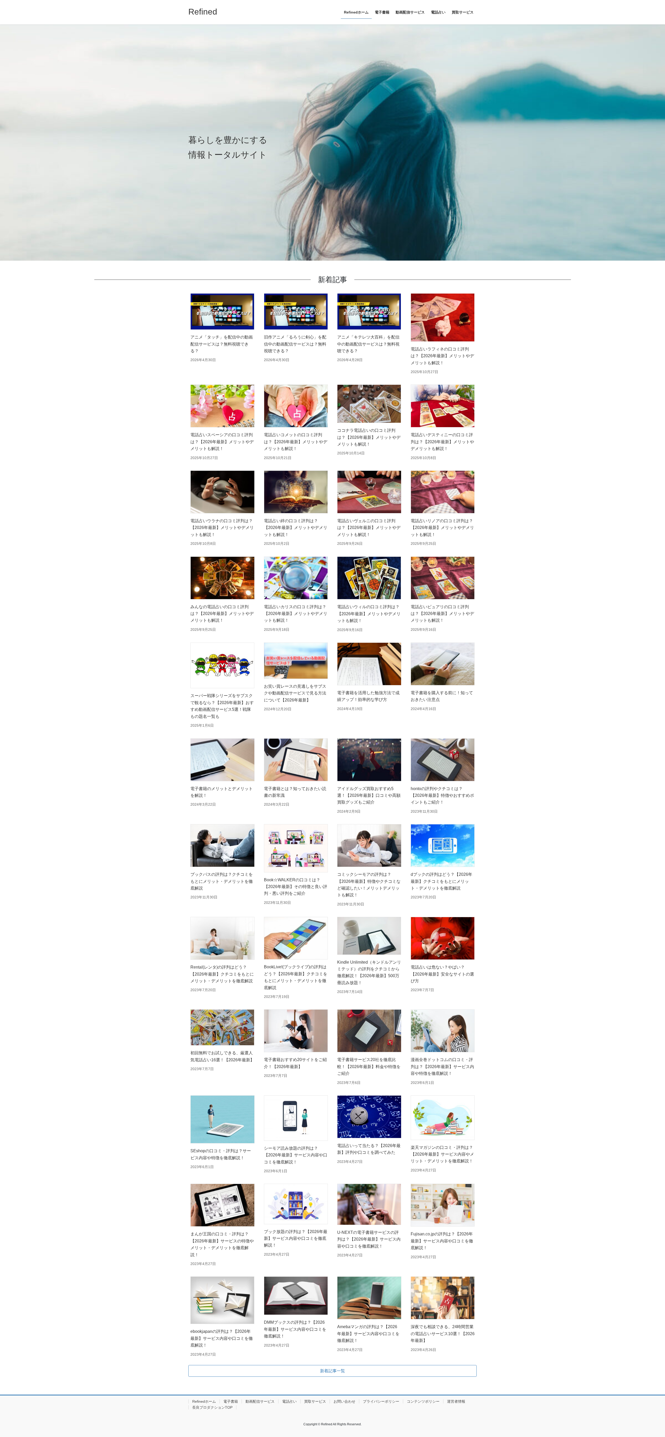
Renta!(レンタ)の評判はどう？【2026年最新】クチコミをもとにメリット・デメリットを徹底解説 (222, 974)
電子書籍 (230, 1401)
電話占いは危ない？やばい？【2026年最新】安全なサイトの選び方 (442, 974)
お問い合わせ (344, 1401)
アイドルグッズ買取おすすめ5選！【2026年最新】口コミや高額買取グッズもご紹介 (369, 795)
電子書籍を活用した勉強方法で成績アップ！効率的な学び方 (368, 696)
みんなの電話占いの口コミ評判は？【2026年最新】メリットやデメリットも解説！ (222, 614)
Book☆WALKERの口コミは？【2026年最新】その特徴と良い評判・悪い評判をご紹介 (295, 887)
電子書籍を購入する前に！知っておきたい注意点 (442, 696)
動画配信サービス (260, 1401)
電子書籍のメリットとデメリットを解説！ (221, 792)
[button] (332, 1371)
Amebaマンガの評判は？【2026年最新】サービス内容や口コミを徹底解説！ (368, 1334)
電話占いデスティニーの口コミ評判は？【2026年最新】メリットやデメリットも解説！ (442, 442)
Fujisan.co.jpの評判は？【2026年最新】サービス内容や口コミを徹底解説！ (442, 1241)
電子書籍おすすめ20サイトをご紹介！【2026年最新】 (295, 1063)
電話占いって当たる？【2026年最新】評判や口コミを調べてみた (369, 1149)
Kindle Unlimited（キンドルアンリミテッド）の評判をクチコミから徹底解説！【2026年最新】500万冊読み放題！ (369, 972)
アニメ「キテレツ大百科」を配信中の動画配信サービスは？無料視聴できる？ (368, 344)
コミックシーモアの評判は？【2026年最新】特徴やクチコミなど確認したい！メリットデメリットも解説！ (369, 884)
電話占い (289, 1401)
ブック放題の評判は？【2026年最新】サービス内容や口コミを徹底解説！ (295, 1238)
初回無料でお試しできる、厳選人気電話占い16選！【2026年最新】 (222, 1056)
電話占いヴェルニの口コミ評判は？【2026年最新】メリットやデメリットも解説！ (369, 528)
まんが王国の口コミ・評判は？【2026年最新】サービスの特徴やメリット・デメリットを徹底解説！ (222, 1244)
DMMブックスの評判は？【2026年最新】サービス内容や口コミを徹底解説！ (295, 1329)
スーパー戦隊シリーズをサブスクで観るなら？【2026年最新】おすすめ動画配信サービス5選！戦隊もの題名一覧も (222, 705)
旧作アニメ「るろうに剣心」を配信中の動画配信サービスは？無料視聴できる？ (295, 344)
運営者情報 (456, 1401)
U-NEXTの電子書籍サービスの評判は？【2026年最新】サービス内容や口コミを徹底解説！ (369, 1239)
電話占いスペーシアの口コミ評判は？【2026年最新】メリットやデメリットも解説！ (222, 442)
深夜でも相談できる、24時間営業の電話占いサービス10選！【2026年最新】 (443, 1334)
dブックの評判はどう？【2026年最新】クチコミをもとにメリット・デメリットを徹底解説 (441, 881)
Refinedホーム (204, 1401)
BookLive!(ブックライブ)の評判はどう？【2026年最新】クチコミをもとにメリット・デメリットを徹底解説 (295, 977)
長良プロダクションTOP (212, 1407)
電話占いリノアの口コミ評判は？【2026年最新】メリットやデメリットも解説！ (442, 528)
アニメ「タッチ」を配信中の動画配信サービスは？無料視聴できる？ (221, 344)
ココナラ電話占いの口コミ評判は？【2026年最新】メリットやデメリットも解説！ (369, 437)
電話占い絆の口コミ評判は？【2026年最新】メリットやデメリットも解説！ (295, 528)
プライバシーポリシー (381, 1401)
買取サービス (315, 1401)
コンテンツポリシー (423, 1401)
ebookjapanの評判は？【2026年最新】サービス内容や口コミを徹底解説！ (221, 1338)
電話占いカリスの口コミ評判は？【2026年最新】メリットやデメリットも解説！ (295, 614)
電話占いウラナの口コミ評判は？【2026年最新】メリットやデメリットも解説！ (222, 528)
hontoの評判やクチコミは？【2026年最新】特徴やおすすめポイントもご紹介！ (442, 795)
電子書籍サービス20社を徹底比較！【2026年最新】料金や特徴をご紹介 (369, 1066)
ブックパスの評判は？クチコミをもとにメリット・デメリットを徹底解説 (221, 881)
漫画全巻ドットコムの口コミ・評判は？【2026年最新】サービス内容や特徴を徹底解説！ (442, 1066)
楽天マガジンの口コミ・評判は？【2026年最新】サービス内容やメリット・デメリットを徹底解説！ (442, 1154)
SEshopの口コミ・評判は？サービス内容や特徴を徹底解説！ (220, 1154)
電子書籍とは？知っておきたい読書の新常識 (295, 792)
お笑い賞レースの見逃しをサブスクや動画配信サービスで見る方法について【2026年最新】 (295, 693)
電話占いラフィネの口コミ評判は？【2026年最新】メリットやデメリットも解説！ (442, 356)
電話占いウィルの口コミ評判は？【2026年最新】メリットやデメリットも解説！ (369, 614)
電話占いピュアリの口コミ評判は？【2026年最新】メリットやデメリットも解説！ (442, 614)
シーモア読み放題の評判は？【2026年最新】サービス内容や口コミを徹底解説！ (295, 1155)
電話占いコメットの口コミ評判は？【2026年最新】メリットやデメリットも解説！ (295, 442)
